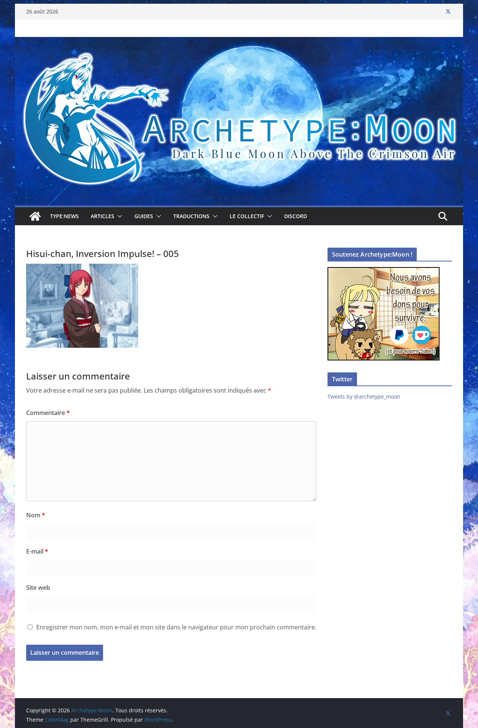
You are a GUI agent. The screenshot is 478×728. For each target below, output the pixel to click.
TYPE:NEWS (64, 216)
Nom (35, 515)
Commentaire (48, 413)
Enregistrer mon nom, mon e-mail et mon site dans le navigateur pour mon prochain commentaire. (176, 627)
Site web (38, 587)
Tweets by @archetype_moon (364, 396)
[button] (118, 216)
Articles (102, 216)
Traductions (191, 216)
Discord (295, 216)
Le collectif (247, 216)
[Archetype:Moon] (239, 42)
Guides (143, 216)
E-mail (37, 551)
